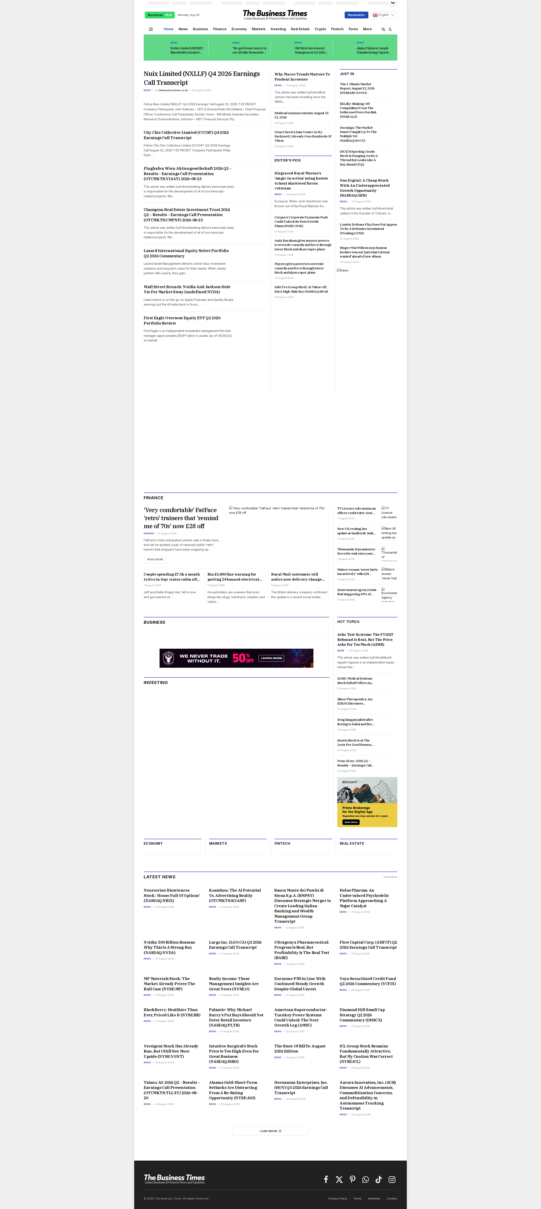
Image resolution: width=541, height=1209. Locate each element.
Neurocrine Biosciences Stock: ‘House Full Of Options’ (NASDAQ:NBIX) (172, 895)
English (383, 15)
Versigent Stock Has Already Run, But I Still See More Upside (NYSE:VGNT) (171, 1051)
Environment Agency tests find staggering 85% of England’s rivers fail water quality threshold (356, 592)
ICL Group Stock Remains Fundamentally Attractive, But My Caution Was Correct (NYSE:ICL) (366, 1054)
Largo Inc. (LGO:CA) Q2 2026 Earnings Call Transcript (235, 945)
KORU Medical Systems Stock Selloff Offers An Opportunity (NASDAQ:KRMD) (354, 680)
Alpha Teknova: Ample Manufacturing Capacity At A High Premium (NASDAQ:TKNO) (373, 50)
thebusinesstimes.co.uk (173, 90)
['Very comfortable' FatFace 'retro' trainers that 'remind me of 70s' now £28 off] (279, 534)
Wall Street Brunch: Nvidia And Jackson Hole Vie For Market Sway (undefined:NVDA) (187, 289)
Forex (353, 29)
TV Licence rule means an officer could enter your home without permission (356, 510)
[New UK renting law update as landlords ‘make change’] (389, 533)
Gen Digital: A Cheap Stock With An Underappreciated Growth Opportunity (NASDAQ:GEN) (365, 188)
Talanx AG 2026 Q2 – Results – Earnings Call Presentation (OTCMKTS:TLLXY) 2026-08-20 (172, 1090)
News (183, 29)
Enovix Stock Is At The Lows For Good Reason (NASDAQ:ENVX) (354, 742)
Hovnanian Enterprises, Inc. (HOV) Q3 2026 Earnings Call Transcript (301, 1087)
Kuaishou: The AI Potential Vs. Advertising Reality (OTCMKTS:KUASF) (235, 895)
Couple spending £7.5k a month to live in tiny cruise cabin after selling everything (172, 577)
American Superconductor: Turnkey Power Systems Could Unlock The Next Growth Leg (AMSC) (300, 1017)
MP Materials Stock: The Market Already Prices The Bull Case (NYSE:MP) (169, 983)
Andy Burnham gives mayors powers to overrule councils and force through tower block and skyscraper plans (303, 245)
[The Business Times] (275, 15)
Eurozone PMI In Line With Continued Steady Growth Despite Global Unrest (300, 983)
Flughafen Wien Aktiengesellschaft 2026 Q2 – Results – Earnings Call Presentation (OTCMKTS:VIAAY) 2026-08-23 (188, 173)
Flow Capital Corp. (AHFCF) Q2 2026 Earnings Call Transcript (368, 945)
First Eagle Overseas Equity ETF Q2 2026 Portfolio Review (182, 320)
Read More (155, 559)
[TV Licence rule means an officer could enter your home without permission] (389, 513)
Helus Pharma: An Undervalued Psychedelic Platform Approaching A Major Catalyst (364, 898)
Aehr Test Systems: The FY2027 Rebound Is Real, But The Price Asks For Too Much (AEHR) (365, 639)
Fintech (337, 29)
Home (169, 29)
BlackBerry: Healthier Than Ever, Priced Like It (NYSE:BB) (172, 1012)
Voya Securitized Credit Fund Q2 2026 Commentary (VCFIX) (368, 981)
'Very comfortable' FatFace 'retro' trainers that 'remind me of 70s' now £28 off (181, 518)
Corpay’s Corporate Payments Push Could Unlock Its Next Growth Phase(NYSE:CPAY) (301, 221)
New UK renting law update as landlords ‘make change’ (356, 531)
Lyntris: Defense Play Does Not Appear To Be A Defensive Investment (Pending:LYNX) (368, 228)
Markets (259, 29)
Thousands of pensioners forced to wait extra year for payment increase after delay (357, 551)
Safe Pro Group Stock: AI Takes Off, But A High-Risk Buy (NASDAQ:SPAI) (301, 289)
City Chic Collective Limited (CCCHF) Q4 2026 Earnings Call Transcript (186, 135)
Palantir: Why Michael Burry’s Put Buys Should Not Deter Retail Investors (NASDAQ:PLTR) (236, 1017)
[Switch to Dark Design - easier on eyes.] (390, 29)
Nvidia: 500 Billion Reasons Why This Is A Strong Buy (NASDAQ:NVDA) (169, 947)
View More (390, 877)
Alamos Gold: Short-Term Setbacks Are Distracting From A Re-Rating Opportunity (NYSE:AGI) (233, 1090)
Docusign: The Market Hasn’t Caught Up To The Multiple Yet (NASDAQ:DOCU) (358, 134)
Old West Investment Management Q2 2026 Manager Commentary (311, 50)
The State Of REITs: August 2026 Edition (299, 1049)
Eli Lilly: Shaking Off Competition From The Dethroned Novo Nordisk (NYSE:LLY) (358, 110)
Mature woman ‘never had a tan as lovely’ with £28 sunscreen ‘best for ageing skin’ (357, 571)
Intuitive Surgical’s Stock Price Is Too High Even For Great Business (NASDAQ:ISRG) (234, 1054)
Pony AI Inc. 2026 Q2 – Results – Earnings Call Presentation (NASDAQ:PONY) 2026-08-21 (356, 763)
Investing (278, 29)
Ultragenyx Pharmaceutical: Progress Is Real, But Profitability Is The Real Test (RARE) (301, 950)
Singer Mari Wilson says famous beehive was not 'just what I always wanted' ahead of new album (365, 252)
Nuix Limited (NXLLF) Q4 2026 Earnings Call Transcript (202, 77)
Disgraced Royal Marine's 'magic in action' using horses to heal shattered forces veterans (301, 181)
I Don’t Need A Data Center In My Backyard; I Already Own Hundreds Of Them (303, 136)
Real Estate (300, 29)
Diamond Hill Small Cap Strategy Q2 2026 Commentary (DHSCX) (362, 1015)
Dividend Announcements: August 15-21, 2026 (302, 115)
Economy (239, 29)
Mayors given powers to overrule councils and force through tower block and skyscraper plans (299, 268)
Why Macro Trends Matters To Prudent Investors (302, 77)
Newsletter (356, 15)
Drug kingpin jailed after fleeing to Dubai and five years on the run (355, 722)
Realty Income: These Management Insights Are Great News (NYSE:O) (234, 983)
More (367, 29)
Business (156, 15)
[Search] (383, 29)
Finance (220, 29)
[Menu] (151, 29)
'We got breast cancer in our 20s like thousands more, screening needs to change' (249, 50)
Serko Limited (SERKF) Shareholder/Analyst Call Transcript (186, 50)
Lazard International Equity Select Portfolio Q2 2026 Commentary (186, 253)
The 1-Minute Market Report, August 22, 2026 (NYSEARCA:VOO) (357, 88)
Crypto (320, 29)
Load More (268, 1131)
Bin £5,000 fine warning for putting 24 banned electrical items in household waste (233, 577)
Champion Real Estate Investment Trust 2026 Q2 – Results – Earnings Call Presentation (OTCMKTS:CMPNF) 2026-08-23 (187, 214)
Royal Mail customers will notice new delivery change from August (296, 577)
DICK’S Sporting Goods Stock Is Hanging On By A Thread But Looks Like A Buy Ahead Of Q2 (358, 157)
